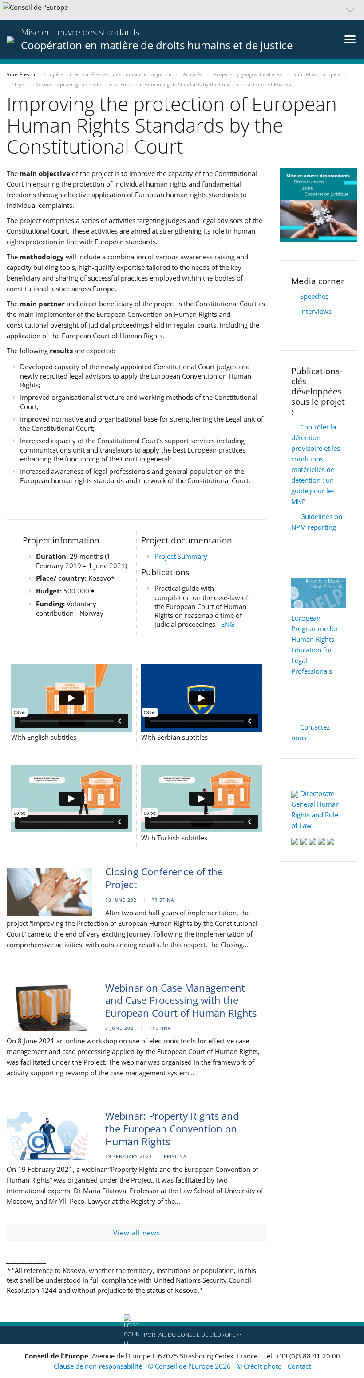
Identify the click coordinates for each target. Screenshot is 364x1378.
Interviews (316, 311)
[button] (182, 10)
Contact (299, 1366)
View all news (136, 1232)
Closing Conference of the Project (164, 878)
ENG (227, 624)
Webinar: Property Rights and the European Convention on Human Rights (172, 1128)
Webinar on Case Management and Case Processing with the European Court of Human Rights (181, 1000)
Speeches (314, 296)
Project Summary (180, 556)
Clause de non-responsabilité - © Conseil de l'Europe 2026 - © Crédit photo (169, 1366)
